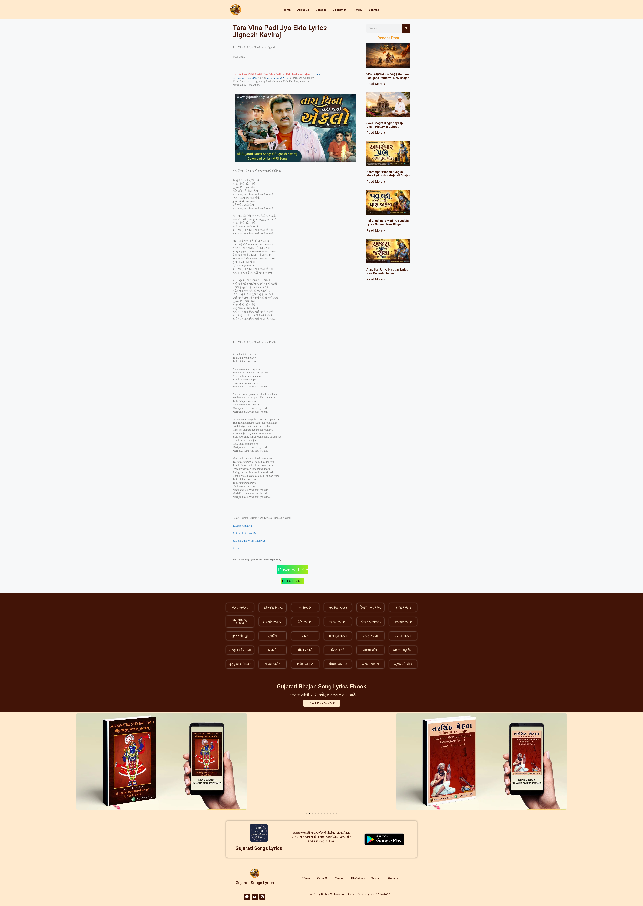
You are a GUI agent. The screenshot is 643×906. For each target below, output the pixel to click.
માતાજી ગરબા (338, 636)
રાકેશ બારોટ (272, 664)
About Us (303, 9)
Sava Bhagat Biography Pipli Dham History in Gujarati (385, 124)
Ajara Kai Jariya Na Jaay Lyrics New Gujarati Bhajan (387, 271)
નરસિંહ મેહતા (338, 607)
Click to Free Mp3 (293, 581)
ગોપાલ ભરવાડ (338, 664)
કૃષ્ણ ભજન (403, 607)
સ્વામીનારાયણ (272, 622)
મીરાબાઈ (305, 607)
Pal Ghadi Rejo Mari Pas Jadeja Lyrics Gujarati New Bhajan (387, 222)
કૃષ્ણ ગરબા (370, 636)
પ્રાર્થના (272, 636)
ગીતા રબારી (305, 650)
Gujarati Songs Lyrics (258, 848)
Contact (321, 9)
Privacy (357, 9)
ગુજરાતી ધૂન (240, 636)
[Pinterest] (262, 897)
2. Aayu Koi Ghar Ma (244, 533)
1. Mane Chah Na (242, 525)
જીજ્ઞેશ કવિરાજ (240, 664)
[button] (306, 813)
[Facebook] (247, 897)
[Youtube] (255, 897)
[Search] (406, 28)
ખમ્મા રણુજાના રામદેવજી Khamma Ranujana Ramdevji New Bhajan (388, 76)
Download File (293, 569)
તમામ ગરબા (403, 636)
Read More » (375, 84)
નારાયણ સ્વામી (272, 607)
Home (287, 9)
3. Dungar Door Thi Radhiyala (249, 540)
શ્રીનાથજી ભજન (239, 621)
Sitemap (374, 9)
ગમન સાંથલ (370, 664)
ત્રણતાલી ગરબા (240, 650)
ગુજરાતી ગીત (403, 664)
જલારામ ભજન (403, 622)
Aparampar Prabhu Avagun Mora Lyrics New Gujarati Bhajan (388, 173)
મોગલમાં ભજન (370, 622)
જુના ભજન (240, 607)
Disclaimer (339, 9)
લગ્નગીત (272, 650)
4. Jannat (237, 548)
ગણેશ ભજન (337, 622)
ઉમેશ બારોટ (305, 664)
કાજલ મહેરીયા (403, 650)
